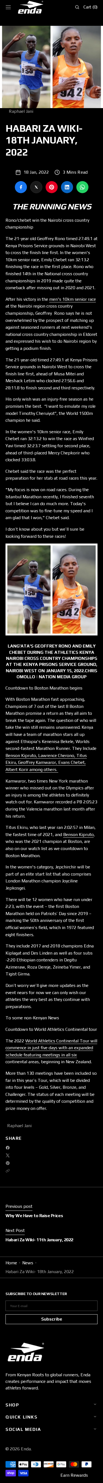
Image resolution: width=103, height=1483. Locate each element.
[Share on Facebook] (21, 187)
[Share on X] (36, 187)
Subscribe (51, 1319)
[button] (8, 7)
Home (11, 1262)
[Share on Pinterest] (52, 187)
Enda (26, 1448)
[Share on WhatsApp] (82, 187)
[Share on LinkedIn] (67, 187)
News (27, 1262)
